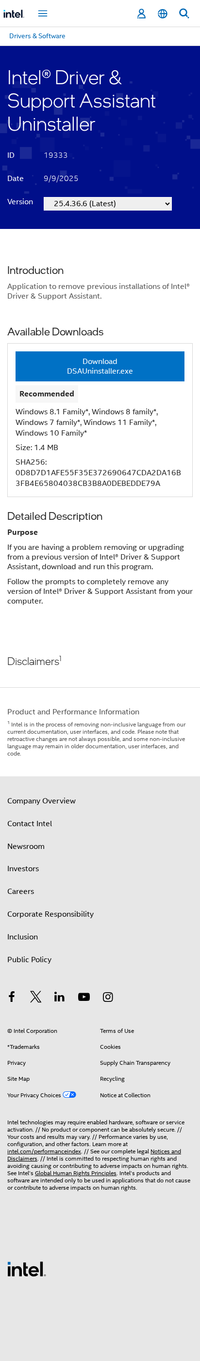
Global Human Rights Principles (76, 1173)
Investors (23, 869)
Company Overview (41, 801)
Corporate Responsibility (50, 914)
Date (15, 178)
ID (11, 155)
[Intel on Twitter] (36, 998)
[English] (162, 13)
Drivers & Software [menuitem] (37, 35)
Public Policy (29, 960)
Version (20, 202)
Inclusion (22, 937)
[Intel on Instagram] (108, 998)
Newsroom (26, 846)
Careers (20, 891)
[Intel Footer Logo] (26, 1268)
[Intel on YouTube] (84, 998)
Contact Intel (29, 824)
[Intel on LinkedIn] (59, 998)
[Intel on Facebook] (11, 998)
